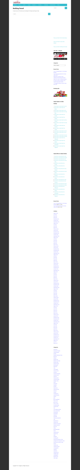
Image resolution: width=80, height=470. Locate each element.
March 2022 (56, 261)
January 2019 (56, 316)
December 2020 (56, 283)
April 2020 (55, 294)
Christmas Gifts (56, 378)
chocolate (55, 372)
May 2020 (55, 293)
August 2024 (56, 223)
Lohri (54, 419)
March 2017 (56, 343)
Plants (55, 430)
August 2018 (56, 323)
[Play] (54, 58)
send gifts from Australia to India (59, 440)
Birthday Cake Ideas (57, 360)
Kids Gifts (55, 415)
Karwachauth (56, 412)
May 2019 (55, 310)
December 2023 (56, 231)
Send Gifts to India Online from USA (60, 156)
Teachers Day (56, 445)
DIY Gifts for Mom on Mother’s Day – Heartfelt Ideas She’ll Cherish (60, 81)
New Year (55, 426)
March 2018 (56, 330)
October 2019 (56, 303)
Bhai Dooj (55, 356)
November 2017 (56, 336)
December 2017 (56, 334)
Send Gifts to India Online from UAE (60, 179)
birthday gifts (56, 365)
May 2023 (55, 241)
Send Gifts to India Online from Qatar (61, 183)
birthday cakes (56, 362)
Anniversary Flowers (57, 350)
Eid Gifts (55, 386)
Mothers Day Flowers (57, 423)
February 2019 (56, 314)
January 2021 (56, 281)
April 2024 (55, 227)
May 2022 (55, 259)
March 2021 (56, 279)
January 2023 (56, 247)
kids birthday (56, 413)
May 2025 (55, 216)
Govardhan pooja (56, 405)
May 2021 (55, 276)
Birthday (55, 358)
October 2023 (56, 234)
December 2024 (56, 219)
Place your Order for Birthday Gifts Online (60, 46)
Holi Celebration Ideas (57, 409)
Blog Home (15, 4)
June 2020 (55, 291)
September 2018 (56, 321)
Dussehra (55, 385)
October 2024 (56, 220)
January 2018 (56, 333)
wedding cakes (56, 453)
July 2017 (55, 341)
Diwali (55, 382)
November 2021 (56, 267)
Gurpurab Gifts (56, 406)
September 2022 (56, 253)
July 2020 (55, 290)
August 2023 (56, 237)
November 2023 (56, 233)
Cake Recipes (56, 369)
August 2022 (56, 254)
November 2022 (56, 250)
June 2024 (55, 226)
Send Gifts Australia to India (58, 439)
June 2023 (55, 240)
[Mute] (64, 58)
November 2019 (56, 301)
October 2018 (56, 320)
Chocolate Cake (56, 375)
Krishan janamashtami (57, 418)
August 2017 (56, 340)
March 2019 (56, 313)
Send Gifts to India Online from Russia (61, 157)
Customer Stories (52, 4)
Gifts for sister (56, 403)
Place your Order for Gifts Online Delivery (60, 38)
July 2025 (55, 214)
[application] (60, 56)
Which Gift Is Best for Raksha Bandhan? (60, 79)
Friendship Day (56, 393)
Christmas (55, 376)
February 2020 (56, 297)
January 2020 (56, 299)
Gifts (19, 4)
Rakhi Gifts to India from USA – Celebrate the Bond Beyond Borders (59, 77)
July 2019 (55, 307)
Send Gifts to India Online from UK (60, 159)
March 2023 (56, 244)
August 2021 (56, 271)
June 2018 (55, 326)
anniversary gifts (56, 352)
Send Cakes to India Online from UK (60, 110)
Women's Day (56, 456)
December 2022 (56, 249)
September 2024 (56, 221)
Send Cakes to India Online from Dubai (61, 136)
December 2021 (56, 266)
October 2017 (56, 337)
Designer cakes (56, 380)
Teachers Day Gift (56, 446)
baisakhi (55, 353)
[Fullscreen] (65, 58)
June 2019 (55, 309)
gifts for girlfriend (56, 399)
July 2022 (55, 256)
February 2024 (56, 229)
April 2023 (55, 243)
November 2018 (56, 319)
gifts (54, 398)
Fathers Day (56, 388)
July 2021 (55, 273)
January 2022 (56, 264)
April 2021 (55, 277)
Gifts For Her (56, 400)
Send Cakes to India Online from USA (61, 106)
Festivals (39, 4)
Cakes (24, 4)
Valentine (55, 449)
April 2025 (55, 217)
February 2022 (56, 263)
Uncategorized (56, 448)
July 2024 (55, 224)
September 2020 (56, 287)
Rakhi (54, 435)
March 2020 (56, 296)
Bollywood (55, 366)
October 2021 (56, 269)
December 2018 (56, 317)
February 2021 (56, 280)
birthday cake (56, 359)
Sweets (55, 443)
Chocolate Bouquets (57, 373)
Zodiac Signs (46, 4)
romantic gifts (56, 438)
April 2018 (55, 329)
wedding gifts (56, 455)
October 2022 (56, 251)
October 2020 (56, 286)
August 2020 (56, 289)
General (55, 396)
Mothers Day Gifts (57, 425)
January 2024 (56, 230)
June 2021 (55, 274)
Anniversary (55, 349)
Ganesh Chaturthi (56, 395)
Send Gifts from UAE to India (58, 442)
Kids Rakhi (55, 416)
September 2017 (56, 339)
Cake (54, 368)
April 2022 (55, 260)
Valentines (55, 450)
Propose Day (56, 433)
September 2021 (56, 270)
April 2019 (55, 311)
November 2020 (56, 284)
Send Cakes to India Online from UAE (61, 131)
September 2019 (56, 304)
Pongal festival (56, 432)
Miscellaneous (56, 420)
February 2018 (56, 331)
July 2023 (55, 239)
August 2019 (56, 306)
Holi (54, 408)
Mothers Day (56, 422)
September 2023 (56, 236)
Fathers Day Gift (56, 389)
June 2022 (55, 257)
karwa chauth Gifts (57, 410)
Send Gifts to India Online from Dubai (61, 185)
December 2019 (56, 300)
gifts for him (56, 402)
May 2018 (55, 327)
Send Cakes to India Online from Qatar (61, 135)
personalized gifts (56, 429)
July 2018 (55, 324)
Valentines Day (56, 452)
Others (58, 4)
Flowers (29, 4)
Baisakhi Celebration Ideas (58, 355)
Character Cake (56, 370)
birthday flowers (56, 363)
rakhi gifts (55, 436)
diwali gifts (55, 383)
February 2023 (56, 246)
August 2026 (56, 213)
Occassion (33, 4)
